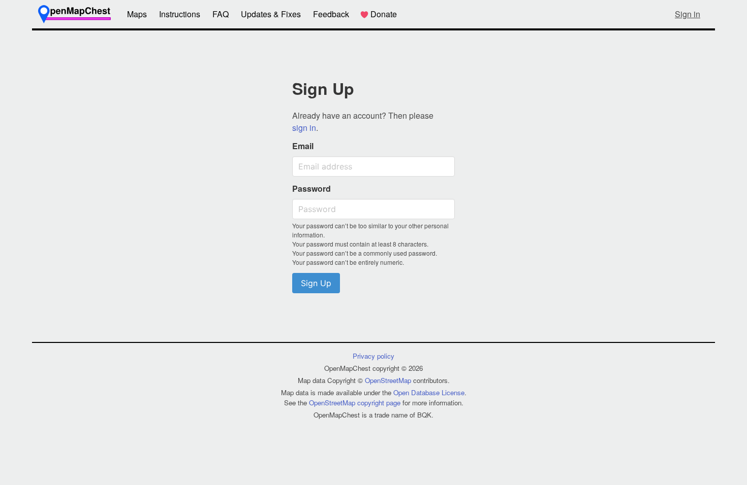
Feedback (331, 14)
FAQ (220, 14)
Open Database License (428, 392)
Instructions (179, 14)
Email (303, 146)
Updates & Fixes (271, 14)
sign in (304, 127)
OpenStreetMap (388, 380)
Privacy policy (373, 356)
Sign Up (316, 283)
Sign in (687, 14)
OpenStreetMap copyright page (354, 402)
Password (311, 188)
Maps (137, 14)
